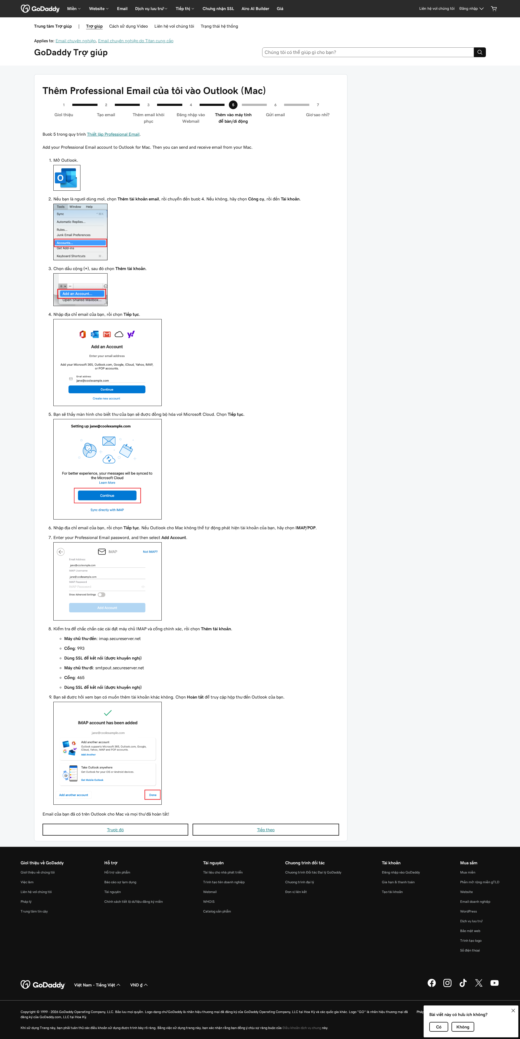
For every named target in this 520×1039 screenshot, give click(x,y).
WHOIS (208, 901)
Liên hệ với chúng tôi (174, 26)
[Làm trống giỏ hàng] (494, 8)
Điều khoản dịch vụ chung (301, 1028)
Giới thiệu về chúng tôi (38, 872)
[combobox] (368, 52)
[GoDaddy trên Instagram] (447, 986)
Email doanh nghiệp (475, 901)
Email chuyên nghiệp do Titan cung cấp (135, 40)
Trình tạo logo (471, 940)
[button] (513, 1010)
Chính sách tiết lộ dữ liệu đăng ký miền (133, 901)
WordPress (468, 911)
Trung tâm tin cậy (34, 911)
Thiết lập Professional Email (113, 134)
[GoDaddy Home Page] (43, 984)
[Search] (480, 52)
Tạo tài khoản (392, 892)
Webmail (210, 892)
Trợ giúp (94, 26)
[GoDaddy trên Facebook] (432, 986)
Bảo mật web (470, 931)
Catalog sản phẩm (217, 911)
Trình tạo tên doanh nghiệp (224, 882)
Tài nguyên (112, 892)
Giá (280, 9)
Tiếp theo (266, 829)
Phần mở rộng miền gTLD (479, 882)
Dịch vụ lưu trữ (471, 921)
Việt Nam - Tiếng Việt (94, 985)
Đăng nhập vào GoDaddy (401, 872)
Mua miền (467, 872)
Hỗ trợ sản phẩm (117, 872)
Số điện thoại (470, 950)
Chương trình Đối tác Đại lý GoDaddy (313, 872)
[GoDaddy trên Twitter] (479, 986)
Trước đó (115, 829)
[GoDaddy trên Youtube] (494, 986)
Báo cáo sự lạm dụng (120, 882)
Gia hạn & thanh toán (398, 882)
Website (466, 892)
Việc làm (27, 882)
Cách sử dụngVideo (128, 26)
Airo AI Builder (255, 9)
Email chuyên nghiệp (76, 40)
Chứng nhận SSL (218, 9)
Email (122, 9)
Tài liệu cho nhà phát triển (223, 872)
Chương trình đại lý (299, 882)
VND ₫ (136, 985)
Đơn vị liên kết (296, 892)
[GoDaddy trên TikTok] (463, 986)
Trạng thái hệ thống (219, 26)
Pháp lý (26, 901)
